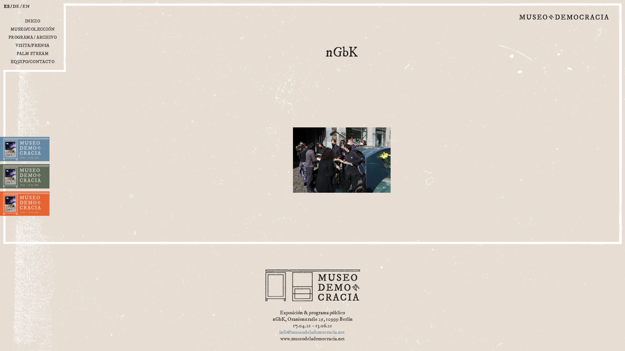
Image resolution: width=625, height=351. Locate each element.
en (26, 6)
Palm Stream (33, 53)
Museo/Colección (32, 29)
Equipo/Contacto (32, 61)
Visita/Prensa (32, 45)
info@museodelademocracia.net (312, 332)
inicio (32, 21)
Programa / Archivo (32, 37)
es (7, 6)
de (16, 6)
